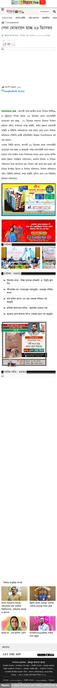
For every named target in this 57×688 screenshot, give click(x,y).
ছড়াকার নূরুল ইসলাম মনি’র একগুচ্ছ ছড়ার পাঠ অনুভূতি (29, 314)
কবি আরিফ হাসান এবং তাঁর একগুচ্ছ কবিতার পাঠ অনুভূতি (27, 300)
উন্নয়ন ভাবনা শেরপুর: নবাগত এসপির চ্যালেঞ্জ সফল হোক (42, 604)
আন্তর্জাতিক (46, 18)
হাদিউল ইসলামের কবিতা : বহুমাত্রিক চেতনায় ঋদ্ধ (27, 308)
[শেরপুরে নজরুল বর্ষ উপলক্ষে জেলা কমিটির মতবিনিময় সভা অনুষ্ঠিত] (20, 258)
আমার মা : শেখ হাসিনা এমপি (13, 633)
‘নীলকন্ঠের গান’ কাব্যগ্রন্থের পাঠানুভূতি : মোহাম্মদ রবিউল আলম (30, 291)
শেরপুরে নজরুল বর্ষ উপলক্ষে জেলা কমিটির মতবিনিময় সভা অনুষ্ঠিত (17, 264)
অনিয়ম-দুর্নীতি (20, 18)
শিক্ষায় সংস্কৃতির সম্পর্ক (12, 582)
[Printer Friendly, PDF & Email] (28, 45)
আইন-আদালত (34, 18)
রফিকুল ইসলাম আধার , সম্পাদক (14, 35)
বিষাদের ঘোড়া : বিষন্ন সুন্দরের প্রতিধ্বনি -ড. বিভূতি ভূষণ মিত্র (30, 282)
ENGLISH (7, 18)
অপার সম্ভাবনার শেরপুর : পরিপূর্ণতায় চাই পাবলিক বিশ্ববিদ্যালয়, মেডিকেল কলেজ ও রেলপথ (13, 607)
